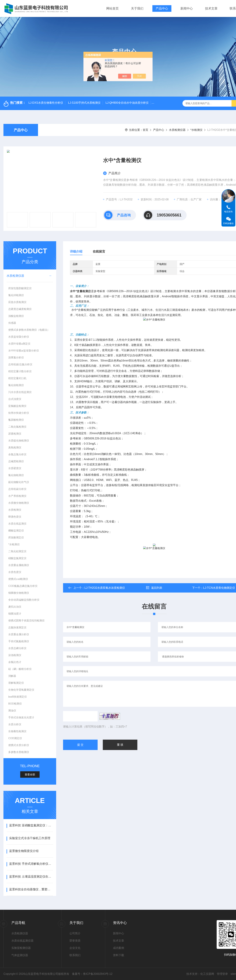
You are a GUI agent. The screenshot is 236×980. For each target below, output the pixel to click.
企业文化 (75, 947)
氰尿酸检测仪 (16, 419)
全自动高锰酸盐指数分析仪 (23, 599)
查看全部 (30, 774)
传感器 (12, 322)
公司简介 (75, 933)
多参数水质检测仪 (18, 752)
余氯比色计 (14, 662)
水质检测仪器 (177, 129)
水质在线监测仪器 (22, 940)
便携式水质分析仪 (18, 745)
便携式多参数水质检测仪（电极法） (29, 329)
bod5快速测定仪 (17, 696)
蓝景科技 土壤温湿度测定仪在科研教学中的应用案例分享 (31, 876)
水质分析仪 (14, 724)
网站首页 (112, 8)
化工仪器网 (207, 973)
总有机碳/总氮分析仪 (20, 364)
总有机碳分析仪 (17, 488)
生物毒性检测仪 (17, 731)
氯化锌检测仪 (16, 295)
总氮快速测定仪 (17, 627)
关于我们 (137, 8)
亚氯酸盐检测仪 (17, 405)
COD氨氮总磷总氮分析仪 (22, 585)
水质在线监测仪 (17, 523)
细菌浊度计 (14, 613)
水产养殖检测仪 (17, 495)
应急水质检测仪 (17, 302)
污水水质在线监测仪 (20, 392)
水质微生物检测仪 (18, 502)
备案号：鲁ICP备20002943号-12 (92, 973)
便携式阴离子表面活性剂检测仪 (26, 620)
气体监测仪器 (19, 955)
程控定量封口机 (17, 378)
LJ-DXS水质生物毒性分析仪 (46, 102)
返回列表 (156, 587)
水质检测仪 (14, 509)
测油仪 (12, 710)
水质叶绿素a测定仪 (19, 343)
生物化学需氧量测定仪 (21, 689)
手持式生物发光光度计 (21, 717)
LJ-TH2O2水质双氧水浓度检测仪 (104, 587)
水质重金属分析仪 (18, 634)
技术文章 (211, 8)
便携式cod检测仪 (18, 578)
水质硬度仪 (14, 468)
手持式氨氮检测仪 (18, 641)
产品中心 (162, 8)
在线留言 (99, 251)
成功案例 (118, 947)
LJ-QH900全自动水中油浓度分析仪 (127, 102)
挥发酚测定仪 (16, 537)
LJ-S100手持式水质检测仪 (84, 102)
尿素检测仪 (14, 433)
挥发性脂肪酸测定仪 (20, 288)
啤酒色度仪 (14, 516)
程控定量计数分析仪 (20, 371)
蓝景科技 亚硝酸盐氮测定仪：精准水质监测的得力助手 (31, 825)
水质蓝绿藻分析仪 (18, 336)
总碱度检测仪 (16, 461)
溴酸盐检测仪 (16, 315)
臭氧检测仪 (14, 447)
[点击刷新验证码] (109, 716)
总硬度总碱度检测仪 (20, 309)
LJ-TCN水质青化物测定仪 (219, 587)
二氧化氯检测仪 (17, 426)
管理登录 (222, 973)
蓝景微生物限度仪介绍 (24, 851)
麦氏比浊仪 (14, 606)
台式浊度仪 (14, 399)
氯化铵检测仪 (16, 385)
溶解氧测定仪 (16, 682)
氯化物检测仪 (16, 475)
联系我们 (75, 955)
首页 (145, 129)
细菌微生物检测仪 (18, 592)
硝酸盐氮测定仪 (17, 558)
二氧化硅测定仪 (17, 551)
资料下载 (118, 955)
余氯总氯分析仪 (17, 454)
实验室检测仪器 (21, 947)
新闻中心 (186, 8)
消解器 (12, 675)
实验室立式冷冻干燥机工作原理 (29, 838)
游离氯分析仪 (16, 357)
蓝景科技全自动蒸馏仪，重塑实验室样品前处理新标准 (31, 889)
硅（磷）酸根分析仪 (20, 668)
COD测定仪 (15, 738)
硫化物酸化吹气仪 (18, 482)
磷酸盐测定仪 (16, 530)
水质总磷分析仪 (17, 648)
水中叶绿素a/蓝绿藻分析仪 (23, 350)
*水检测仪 (196, 129)
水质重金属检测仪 (18, 565)
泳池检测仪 (14, 655)
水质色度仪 (14, 572)
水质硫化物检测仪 (18, 440)
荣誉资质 (75, 940)
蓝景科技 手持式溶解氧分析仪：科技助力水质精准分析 (31, 863)
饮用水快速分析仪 (18, 412)
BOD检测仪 (15, 703)
